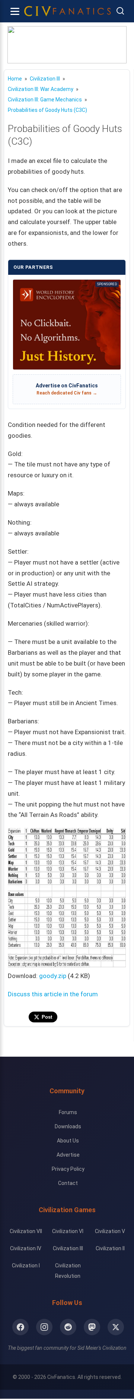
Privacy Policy (68, 1169)
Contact (68, 1183)
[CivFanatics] (67, 11)
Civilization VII (26, 1231)
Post (47, 1017)
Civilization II (110, 1248)
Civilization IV (25, 1248)
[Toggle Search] (120, 11)
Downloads (68, 1126)
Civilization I (26, 1265)
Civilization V (110, 1231)
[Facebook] (20, 1327)
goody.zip (52, 976)
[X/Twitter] (116, 1327)
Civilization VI (67, 1231)
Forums (68, 1112)
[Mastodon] (92, 1327)
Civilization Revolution (68, 1271)
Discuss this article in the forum (53, 994)
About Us (68, 1141)
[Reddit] (68, 1327)
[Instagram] (44, 1327)
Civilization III (68, 1248)
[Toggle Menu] (14, 11)
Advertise (68, 1155)
